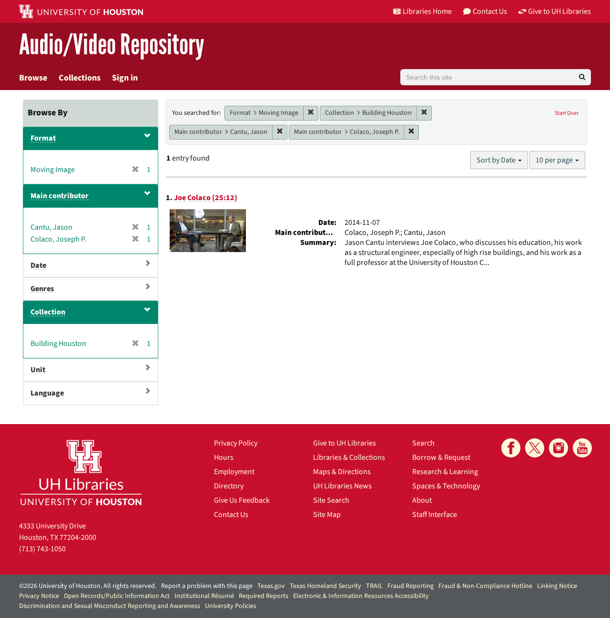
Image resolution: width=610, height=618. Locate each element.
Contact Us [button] (490, 11)
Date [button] (38, 265)
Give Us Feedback (242, 500)
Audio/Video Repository (111, 45)
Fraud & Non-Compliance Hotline (485, 586)
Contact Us (231, 514)
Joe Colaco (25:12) (205, 197)
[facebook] (510, 447)
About (422, 500)
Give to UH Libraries (344, 443)
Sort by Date (497, 160)
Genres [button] (42, 289)
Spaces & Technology (446, 486)
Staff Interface (434, 514)
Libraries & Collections (349, 457)
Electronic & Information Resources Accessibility (361, 596)
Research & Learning (445, 471)
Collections (80, 78)
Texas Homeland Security (325, 586)
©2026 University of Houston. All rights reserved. (87, 586)
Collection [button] (47, 312)
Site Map (327, 514)
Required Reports (263, 596)
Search (423, 443)
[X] (534, 447)
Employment (234, 471)
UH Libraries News (342, 486)
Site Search (331, 500)
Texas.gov (271, 586)
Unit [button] (37, 370)
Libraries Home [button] (427, 11)
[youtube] (582, 447)
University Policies (230, 606)
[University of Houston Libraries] (81, 472)
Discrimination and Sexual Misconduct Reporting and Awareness (109, 606)
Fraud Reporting (410, 586)
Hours (224, 457)
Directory (229, 486)
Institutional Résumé (204, 596)
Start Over (567, 113)
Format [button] (43, 138)
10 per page (555, 160)
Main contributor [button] (59, 196)
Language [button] (47, 393)
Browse (33, 78)
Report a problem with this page (207, 586)
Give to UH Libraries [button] (559, 11)
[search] (582, 77)
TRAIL (374, 586)
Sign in (125, 78)
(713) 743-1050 (42, 549)
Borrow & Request (441, 457)
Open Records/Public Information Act (117, 596)
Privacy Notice (39, 596)
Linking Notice (557, 586)
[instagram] (558, 447)
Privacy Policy (235, 443)
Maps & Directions (342, 471)
